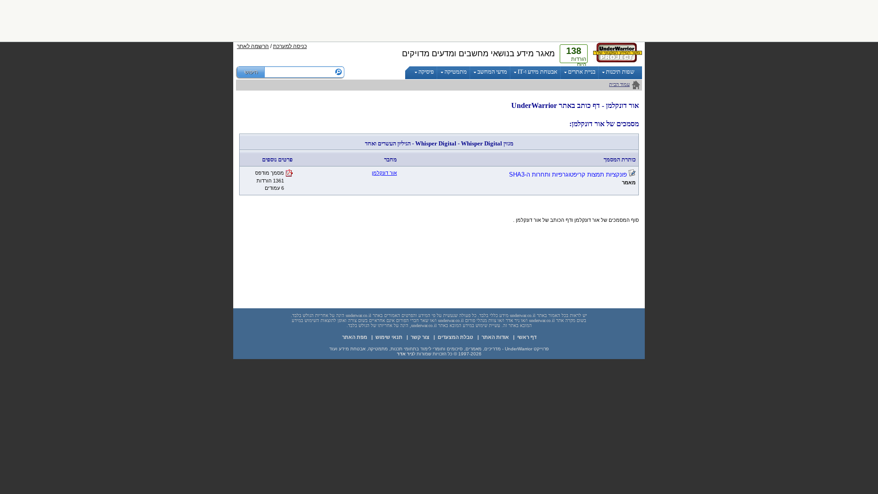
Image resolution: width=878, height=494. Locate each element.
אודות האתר (495, 337)
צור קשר (420, 337)
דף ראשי (526, 337)
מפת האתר (354, 337)
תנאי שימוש (388, 337)
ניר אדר (405, 353)
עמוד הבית (619, 84)
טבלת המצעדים (455, 337)
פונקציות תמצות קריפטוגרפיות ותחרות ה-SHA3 (568, 174)
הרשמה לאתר (253, 46)
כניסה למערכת (290, 46)
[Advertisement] (439, 20)
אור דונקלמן (384, 173)
